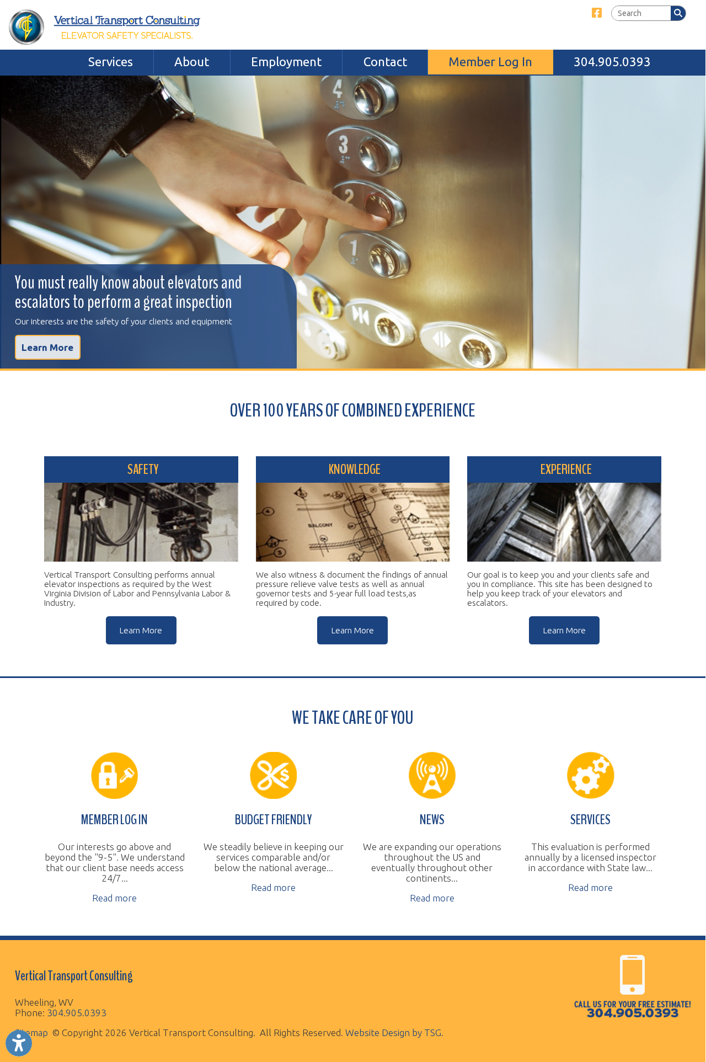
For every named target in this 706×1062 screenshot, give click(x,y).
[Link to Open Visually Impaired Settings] (19, 1043)
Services (110, 61)
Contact (385, 61)
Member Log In (490, 61)
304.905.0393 (612, 61)
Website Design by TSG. (394, 1032)
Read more (114, 898)
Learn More (47, 347)
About (191, 61)
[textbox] (641, 13)
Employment (286, 61)
